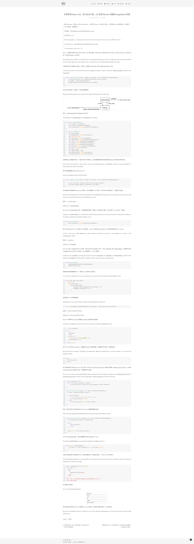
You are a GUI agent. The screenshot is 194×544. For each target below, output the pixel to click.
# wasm (69, 519)
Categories (121, 3)
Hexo (70, 542)
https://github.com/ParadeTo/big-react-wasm (82, 31)
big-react (69, 24)
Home (94, 3)
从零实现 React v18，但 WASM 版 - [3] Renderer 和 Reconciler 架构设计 (76, 526)
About (129, 3)
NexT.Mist (80, 542)
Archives (108, 3)
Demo (101, 3)
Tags (115, 3)
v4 (73, 35)
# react (64, 519)
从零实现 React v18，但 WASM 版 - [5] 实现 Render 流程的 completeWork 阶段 (116, 526)
